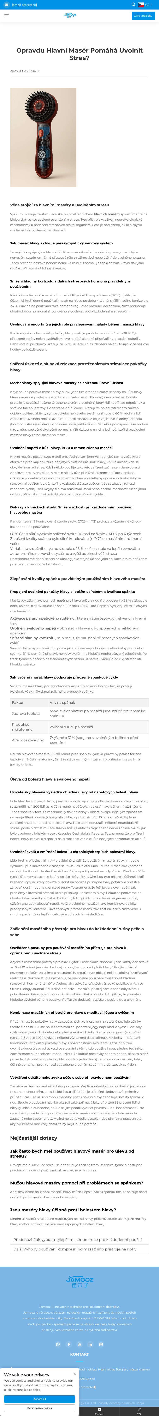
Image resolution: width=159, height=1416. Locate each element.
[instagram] (101, 1344)
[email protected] (24, 5)
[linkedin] (90, 1344)
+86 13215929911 (83, 1379)
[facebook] (68, 1344)
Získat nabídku (143, 15)
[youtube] (79, 1344)
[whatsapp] (58, 1344)
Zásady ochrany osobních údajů (121, 1403)
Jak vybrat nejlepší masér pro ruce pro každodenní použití (88, 1239)
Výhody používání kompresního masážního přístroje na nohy (79, 1249)
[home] (70, 15)
